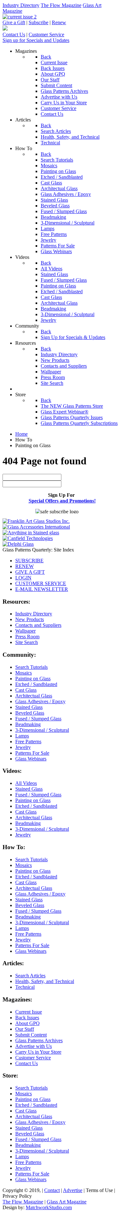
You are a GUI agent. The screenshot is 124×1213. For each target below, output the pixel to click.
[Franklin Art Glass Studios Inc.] (36, 521)
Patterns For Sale (32, 753)
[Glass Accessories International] (36, 527)
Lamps (22, 735)
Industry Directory (21, 5)
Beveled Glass (29, 713)
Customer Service (46, 34)
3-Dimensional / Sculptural (42, 730)
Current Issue (28, 1012)
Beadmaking (28, 724)
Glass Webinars (30, 758)
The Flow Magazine (61, 5)
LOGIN (23, 577)
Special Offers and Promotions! (62, 500)
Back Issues (27, 1017)
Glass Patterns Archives (39, 1040)
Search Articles (30, 975)
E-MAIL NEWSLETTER (41, 589)
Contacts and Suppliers (38, 625)
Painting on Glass (33, 678)
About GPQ (27, 1023)
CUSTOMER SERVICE (40, 583)
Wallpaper (25, 631)
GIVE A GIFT (30, 572)
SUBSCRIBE (29, 560)
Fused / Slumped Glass (38, 718)
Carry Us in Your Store (38, 1052)
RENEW (24, 566)
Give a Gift (14, 22)
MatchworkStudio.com (49, 1207)
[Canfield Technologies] (28, 538)
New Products (29, 619)
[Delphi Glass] (18, 544)
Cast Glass (26, 690)
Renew (59, 22)
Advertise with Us (33, 1046)
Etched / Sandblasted (36, 684)
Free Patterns (28, 741)
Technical (25, 987)
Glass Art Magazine (66, 1201)
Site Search (26, 642)
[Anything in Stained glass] (31, 532)
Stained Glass (29, 707)
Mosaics (23, 673)
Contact (52, 1190)
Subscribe (38, 22)
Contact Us (14, 34)
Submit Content (31, 1034)
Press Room (27, 636)
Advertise (72, 1190)
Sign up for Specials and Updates (36, 40)
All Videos (26, 783)
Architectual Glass (33, 695)
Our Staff (24, 1029)
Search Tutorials (31, 667)
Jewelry (23, 747)
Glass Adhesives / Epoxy (40, 701)
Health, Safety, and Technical (44, 981)
